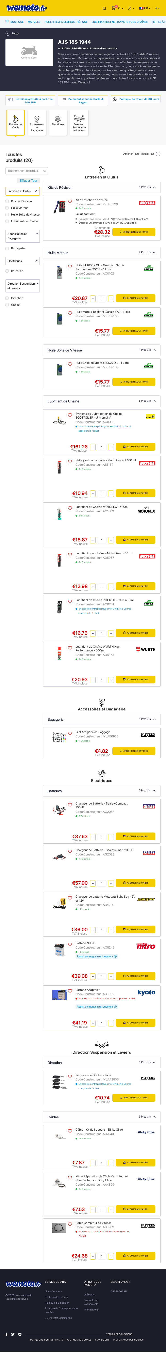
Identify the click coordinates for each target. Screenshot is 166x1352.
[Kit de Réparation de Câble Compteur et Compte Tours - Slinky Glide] (59, 1183)
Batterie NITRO (86, 943)
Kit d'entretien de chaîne (92, 200)
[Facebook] (6, 1333)
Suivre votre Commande (58, 1317)
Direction (17, 298)
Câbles (15, 305)
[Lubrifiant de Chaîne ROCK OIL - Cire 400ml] (59, 607)
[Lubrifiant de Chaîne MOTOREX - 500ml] (59, 513)
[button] (120, 8)
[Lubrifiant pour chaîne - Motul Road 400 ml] (59, 560)
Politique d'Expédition (57, 1302)
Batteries (17, 271)
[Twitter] (13, 1333)
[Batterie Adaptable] (59, 994)
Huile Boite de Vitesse (25, 214)
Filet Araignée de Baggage (93, 732)
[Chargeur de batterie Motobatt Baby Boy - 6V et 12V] (59, 903)
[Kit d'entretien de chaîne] (59, 207)
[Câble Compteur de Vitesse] (59, 1228)
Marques (34, 21)
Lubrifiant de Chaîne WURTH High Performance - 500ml (98, 648)
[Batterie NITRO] (59, 950)
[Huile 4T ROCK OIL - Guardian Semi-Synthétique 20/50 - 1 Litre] (59, 272)
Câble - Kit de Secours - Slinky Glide (99, 1129)
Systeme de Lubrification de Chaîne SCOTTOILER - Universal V (99, 416)
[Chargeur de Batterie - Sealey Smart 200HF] (59, 857)
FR (146, 8)
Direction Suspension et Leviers (21, 286)
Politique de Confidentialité (46, 1340)
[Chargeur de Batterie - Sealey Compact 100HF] (59, 810)
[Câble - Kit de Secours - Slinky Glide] (59, 1136)
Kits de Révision (21, 201)
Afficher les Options (135, 232)
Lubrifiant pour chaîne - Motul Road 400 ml (104, 553)
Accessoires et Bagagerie (17, 236)
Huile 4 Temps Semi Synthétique (66, 21)
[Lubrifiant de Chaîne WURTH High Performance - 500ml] (59, 653)
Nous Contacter (54, 1291)
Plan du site (102, 1340)
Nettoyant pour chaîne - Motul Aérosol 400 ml (106, 460)
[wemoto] (23, 1284)
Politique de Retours (56, 1297)
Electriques (14, 261)
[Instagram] (19, 1333)
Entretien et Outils (19, 191)
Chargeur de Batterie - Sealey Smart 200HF (104, 850)
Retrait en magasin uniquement (95, 956)
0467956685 (119, 1291)
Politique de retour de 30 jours (139, 99)
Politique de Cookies (79, 1340)
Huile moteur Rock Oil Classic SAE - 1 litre (103, 312)
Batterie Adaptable (88, 990)
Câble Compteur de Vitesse (94, 1223)
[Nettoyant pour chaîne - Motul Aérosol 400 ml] (59, 467)
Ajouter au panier (137, 298)
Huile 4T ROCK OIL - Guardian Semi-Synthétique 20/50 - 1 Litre (100, 267)
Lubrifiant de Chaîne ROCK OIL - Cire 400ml (105, 600)
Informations (91, 1309)
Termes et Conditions (119, 1334)
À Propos (89, 1294)
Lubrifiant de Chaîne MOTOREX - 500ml (102, 507)
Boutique (16, 21)
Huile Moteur (19, 208)
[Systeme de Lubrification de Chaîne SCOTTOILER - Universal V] (59, 420)
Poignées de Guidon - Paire (93, 1075)
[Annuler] (104, 8)
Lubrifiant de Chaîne (24, 221)
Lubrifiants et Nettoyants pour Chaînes (120, 21)
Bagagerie (18, 248)
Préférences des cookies (128, 1340)
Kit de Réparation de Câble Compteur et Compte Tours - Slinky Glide (102, 1178)
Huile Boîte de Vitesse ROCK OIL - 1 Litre (102, 363)
